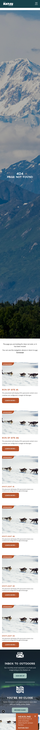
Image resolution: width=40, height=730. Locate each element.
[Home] (8, 4)
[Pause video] (3, 711)
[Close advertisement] (35, 716)
